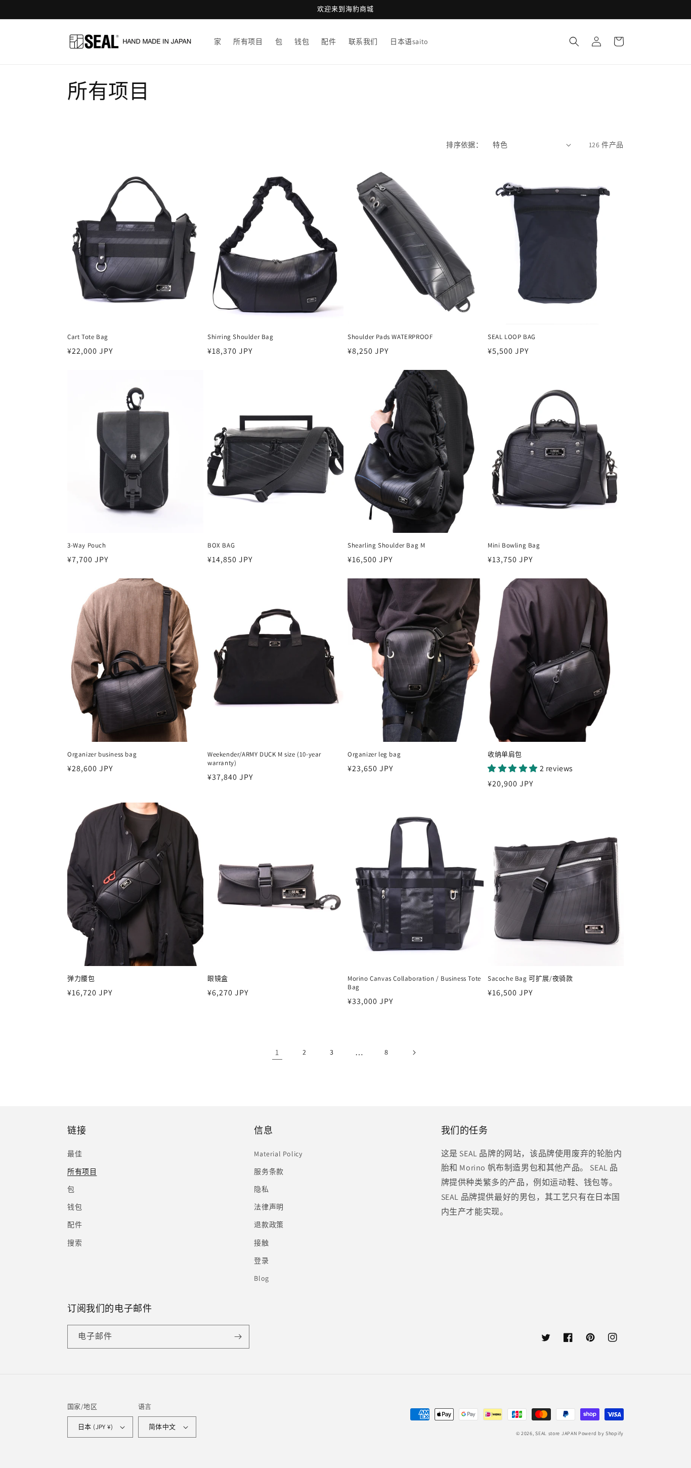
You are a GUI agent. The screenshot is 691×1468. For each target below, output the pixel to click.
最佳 (74, 1153)
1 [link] (277, 1052)
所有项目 (82, 1171)
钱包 (74, 1206)
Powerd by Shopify (601, 1433)
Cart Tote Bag (87, 337)
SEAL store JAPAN (556, 1433)
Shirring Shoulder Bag (240, 337)
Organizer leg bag (374, 754)
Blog (261, 1278)
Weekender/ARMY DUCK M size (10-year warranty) (264, 758)
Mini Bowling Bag (514, 545)
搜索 (74, 1242)
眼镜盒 (217, 979)
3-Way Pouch (86, 545)
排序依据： (464, 144)
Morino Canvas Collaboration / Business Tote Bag (414, 983)
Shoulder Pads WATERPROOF (390, 337)
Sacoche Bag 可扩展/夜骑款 (530, 979)
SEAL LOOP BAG (512, 337)
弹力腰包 (81, 979)
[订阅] (238, 1337)
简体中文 (162, 1426)
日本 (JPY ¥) (95, 1426)
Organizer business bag (102, 754)
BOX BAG (221, 545)
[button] (574, 41)
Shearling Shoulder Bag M (386, 545)
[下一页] (414, 1052)
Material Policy (278, 1153)
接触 (261, 1242)
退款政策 (268, 1224)
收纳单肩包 (505, 754)
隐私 (261, 1189)
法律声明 (268, 1206)
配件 (74, 1224)
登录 (261, 1260)
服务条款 (268, 1171)
